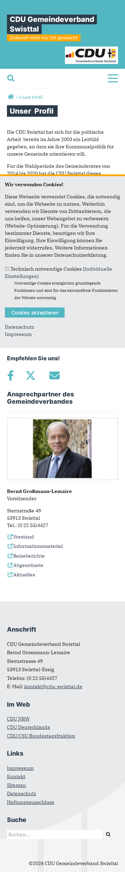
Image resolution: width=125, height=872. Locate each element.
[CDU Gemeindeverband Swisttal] (10, 97)
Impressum (18, 334)
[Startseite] (91, 50)
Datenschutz (19, 327)
